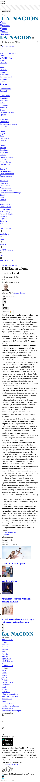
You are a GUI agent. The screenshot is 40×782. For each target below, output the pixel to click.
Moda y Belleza (5, 162)
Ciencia (2, 110)
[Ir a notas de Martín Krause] (20, 287)
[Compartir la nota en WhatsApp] (5, 302)
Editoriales (4, 119)
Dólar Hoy (3, 70)
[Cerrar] (33, 38)
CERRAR (2, 1)
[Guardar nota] (3, 299)
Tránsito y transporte (8, 53)
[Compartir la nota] (3, 302)
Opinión (14, 265)
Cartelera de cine (6, 171)
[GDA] (7, 772)
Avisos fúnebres (6, 185)
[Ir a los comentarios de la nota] (5, 299)
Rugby (2, 133)
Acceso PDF (4, 181)
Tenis (2, 136)
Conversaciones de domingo (10, 193)
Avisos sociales (5, 188)
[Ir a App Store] (7, 746)
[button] (20, 149)
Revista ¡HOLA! (5, 207)
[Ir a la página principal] (20, 20)
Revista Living (5, 211)
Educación (4, 100)
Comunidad (4, 105)
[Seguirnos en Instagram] (3, 728)
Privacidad (14, 764)
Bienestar (3, 107)
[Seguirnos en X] (3, 722)
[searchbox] (19, 42)
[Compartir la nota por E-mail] (7, 308)
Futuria (2, 67)
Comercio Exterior (6, 77)
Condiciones (6, 764)
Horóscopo (4, 152)
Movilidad (3, 79)
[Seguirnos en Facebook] (3, 716)
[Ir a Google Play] (7, 741)
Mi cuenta (6, 35)
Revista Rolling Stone (7, 214)
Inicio (4, 23)
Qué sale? (3, 169)
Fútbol (2, 131)
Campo (2, 72)
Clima (2, 56)
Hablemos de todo (7, 112)
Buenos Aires (5, 96)
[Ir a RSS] (3, 734)
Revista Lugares (6, 209)
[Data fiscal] (3, 778)
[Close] (3, 625)
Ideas (2, 197)
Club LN (5, 32)
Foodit (4, 29)
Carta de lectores (6, 190)
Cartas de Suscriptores (8, 124)
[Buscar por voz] (37, 42)
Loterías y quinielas (7, 157)
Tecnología (4, 150)
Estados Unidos (5, 89)
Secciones (6, 26)
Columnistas (4, 122)
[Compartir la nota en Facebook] (3, 308)
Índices (2, 82)
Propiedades (4, 74)
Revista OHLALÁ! (6, 204)
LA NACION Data (6, 58)
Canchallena (4, 138)
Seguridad (4, 98)
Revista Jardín (5, 216)
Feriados (3, 155)
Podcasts (3, 159)
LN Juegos (3, 145)
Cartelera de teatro (7, 174)
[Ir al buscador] (3, 15)
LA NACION (6, 265)
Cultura (2, 103)
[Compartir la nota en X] (5, 308)
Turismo (3, 148)
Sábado (3, 195)
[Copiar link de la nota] (3, 305)
